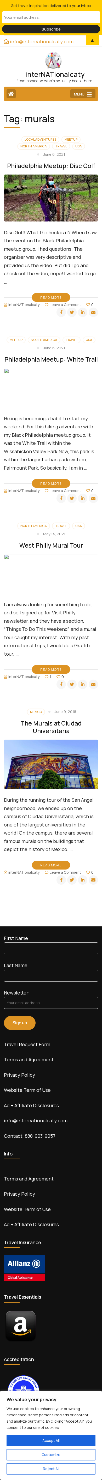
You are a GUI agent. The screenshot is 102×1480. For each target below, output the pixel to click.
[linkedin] (82, 312)
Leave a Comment (65, 304)
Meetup (71, 139)
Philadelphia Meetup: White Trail (51, 359)
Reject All (51, 1468)
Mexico (36, 712)
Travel (61, 146)
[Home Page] (11, 93)
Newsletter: (17, 993)
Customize (51, 1454)
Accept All (51, 1440)
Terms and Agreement (29, 1059)
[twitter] (72, 312)
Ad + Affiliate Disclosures (31, 1105)
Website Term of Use (27, 1090)
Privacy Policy (19, 1075)
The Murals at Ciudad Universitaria (51, 727)
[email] (93, 312)
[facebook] (61, 312)
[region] (51, 1435)
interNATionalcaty (54, 74)
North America (33, 146)
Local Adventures (40, 139)
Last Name (15, 965)
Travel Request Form (27, 1044)
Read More (51, 297)
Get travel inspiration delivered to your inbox (51, 5)
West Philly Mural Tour (51, 545)
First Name (16, 938)
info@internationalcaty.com (35, 1120)
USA (78, 146)
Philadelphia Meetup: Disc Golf (51, 165)
